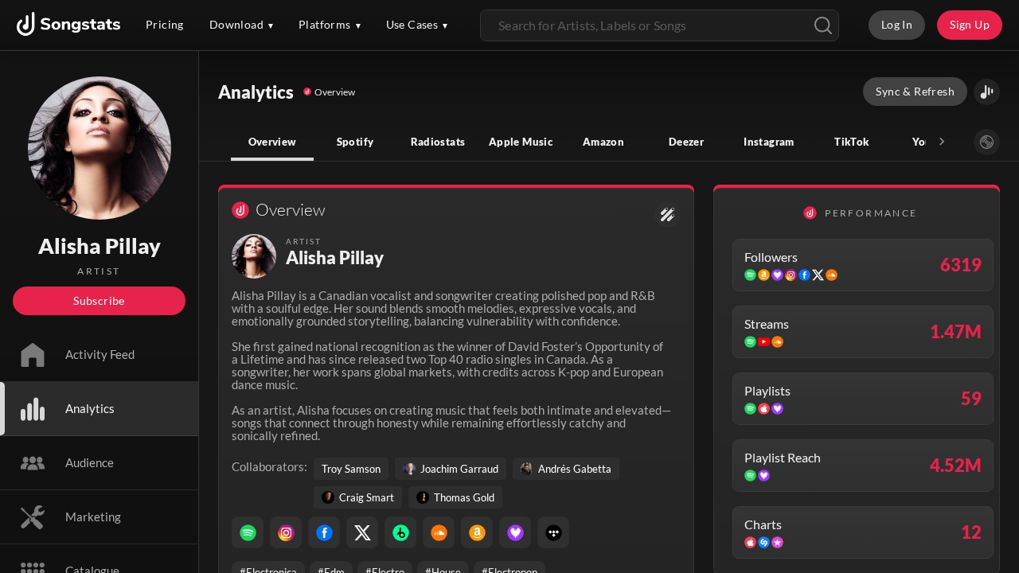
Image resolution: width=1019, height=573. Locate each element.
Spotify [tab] (355, 141)
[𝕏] (362, 532)
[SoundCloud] (439, 532)
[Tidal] (553, 532)
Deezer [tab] (686, 141)
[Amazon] (477, 532)
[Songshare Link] (987, 92)
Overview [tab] (272, 141)
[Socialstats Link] (667, 214)
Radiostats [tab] (438, 141)
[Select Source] (987, 142)
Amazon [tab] (603, 141)
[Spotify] (248, 532)
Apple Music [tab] (520, 141)
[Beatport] (400, 532)
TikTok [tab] (851, 141)
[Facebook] (324, 532)
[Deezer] (515, 532)
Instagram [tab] (769, 141)
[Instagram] (286, 532)
